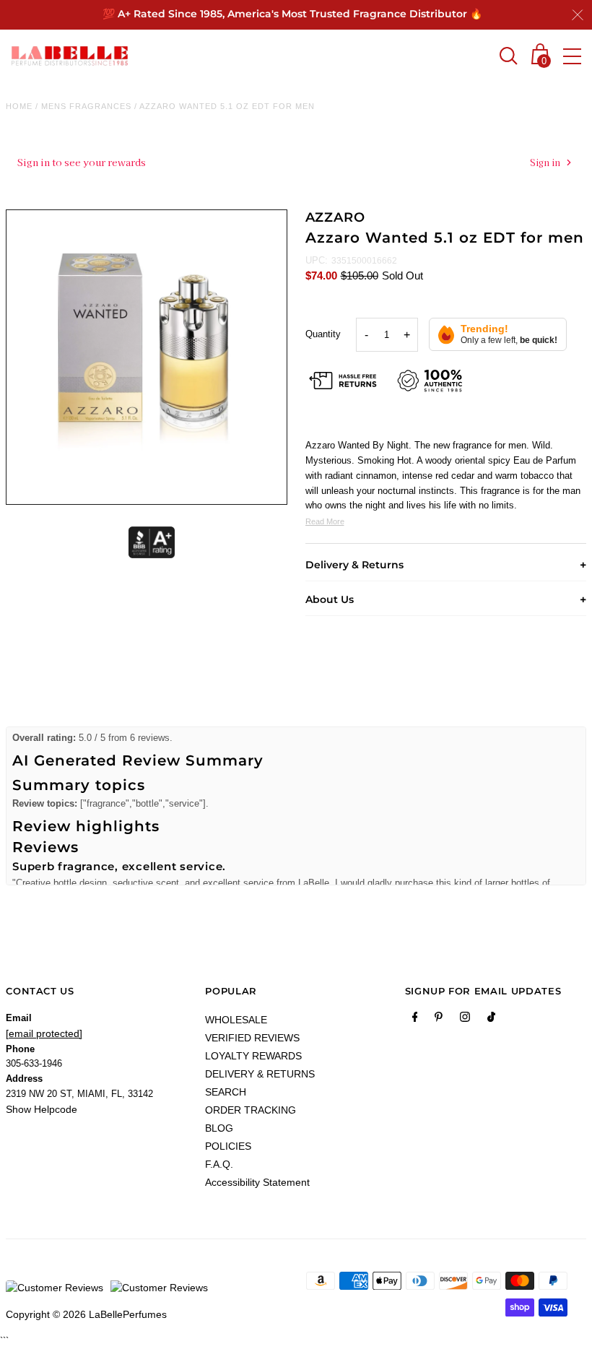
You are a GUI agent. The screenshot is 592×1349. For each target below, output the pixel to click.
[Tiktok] (491, 1020)
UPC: (316, 260)
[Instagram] (465, 1020)
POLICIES (228, 1146)
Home (19, 106)
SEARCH (225, 1092)
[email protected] (44, 1033)
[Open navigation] (572, 56)
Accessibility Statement (257, 1182)
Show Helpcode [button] (41, 1109)
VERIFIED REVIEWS (252, 1038)
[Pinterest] (439, 1020)
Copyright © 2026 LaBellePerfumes (86, 1314)
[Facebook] (415, 1020)
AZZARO (335, 217)
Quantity (323, 334)
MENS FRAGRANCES (86, 106)
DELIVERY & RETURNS (260, 1074)
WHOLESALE (236, 1019)
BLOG (219, 1128)
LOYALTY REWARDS (253, 1056)
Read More (324, 521)
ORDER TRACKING (250, 1110)
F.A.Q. (219, 1164)
